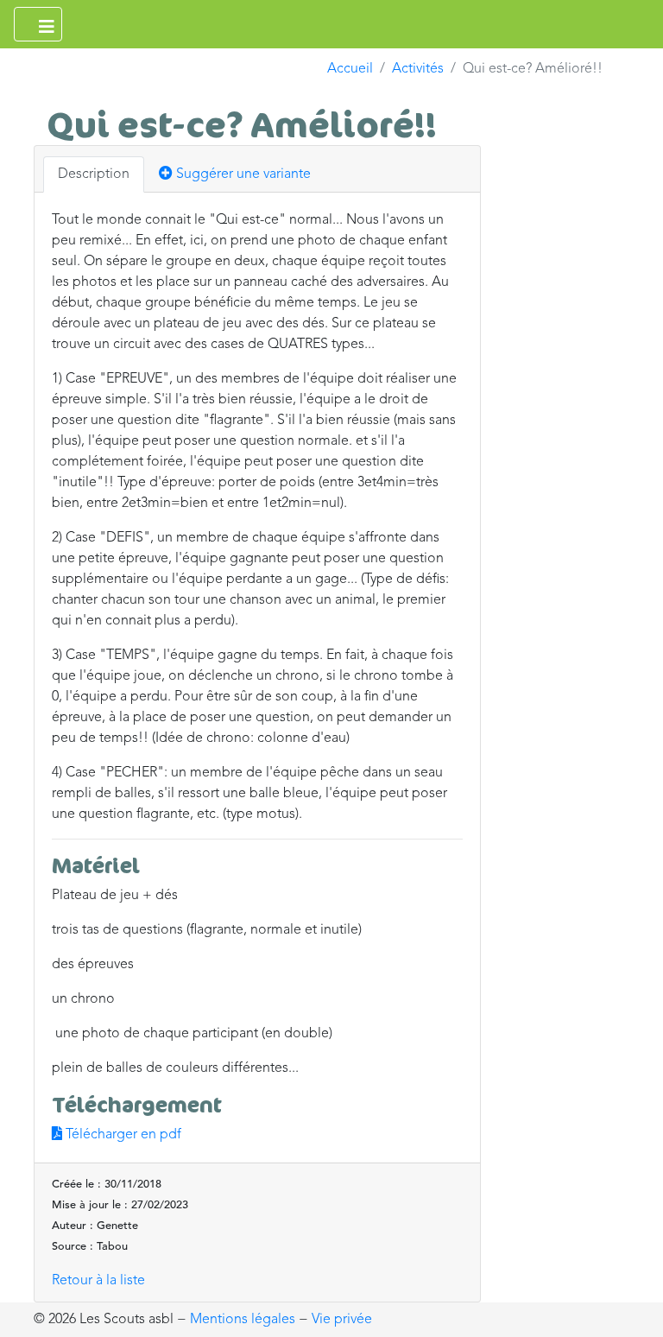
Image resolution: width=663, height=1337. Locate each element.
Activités (418, 69)
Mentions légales (242, 1320)
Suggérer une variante (242, 174)
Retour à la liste (98, 1281)
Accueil (350, 69)
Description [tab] (93, 174)
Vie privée (342, 1320)
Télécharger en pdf (121, 1135)
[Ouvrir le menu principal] (38, 24)
